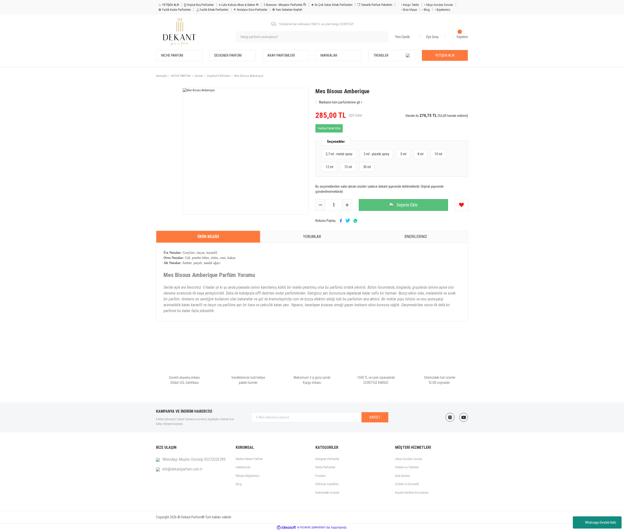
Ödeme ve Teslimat (407, 467)
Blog (239, 484)
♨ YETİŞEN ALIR (168, 5)
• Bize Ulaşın (409, 9)
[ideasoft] (286, 527)
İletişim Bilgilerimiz (247, 476)
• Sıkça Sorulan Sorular (438, 5)
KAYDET (375, 417)
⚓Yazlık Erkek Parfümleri (212, 9)
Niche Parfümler (325, 467)
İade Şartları (402, 476)
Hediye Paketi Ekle (329, 128)
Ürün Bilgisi (208, 236)
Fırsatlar (320, 476)
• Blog (426, 9)
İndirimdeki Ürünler (327, 492)
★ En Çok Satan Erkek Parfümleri (331, 5)
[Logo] (179, 32)
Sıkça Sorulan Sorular (408, 459)
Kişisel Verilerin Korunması (412, 492)
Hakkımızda (243, 467)
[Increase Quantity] (347, 205)
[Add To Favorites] (461, 205)
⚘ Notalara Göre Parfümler (250, 9)
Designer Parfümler (327, 459)
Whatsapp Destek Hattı (600, 522)
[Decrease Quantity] (320, 205)
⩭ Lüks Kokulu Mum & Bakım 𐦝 (239, 5)
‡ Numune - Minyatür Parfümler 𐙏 (284, 5)
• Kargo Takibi (410, 5)
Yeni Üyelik (402, 37)
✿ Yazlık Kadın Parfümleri (174, 9)
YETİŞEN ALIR (445, 55)
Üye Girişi (432, 37)
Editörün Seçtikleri (327, 484)
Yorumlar (312, 236)
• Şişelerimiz (442, 9)
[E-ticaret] (311, 527)
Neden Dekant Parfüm (249, 459)
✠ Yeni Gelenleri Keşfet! (287, 9)
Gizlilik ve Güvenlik (407, 484)
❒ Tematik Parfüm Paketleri (374, 5)
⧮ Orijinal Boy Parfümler (199, 5)
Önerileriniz (416, 236)
